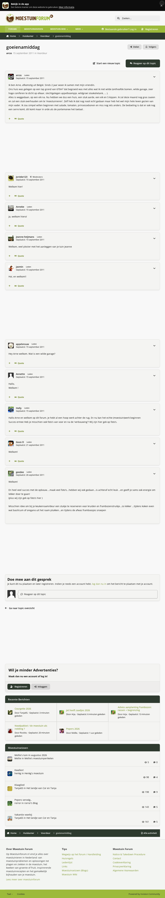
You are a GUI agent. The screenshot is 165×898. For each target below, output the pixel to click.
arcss (9, 53)
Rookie (23, 732)
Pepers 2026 (73, 728)
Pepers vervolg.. (23, 799)
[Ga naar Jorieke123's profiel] (11, 178)
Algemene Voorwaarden (126, 870)
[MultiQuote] (9, 118)
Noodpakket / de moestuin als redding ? (31, 727)
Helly (19, 408)
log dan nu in (99, 583)
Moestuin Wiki (69, 874)
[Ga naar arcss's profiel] (11, 76)
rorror (18, 803)
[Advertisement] (82, 147)
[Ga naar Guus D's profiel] (11, 443)
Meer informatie (9, 5)
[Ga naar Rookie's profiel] (10, 731)
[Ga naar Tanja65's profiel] (10, 712)
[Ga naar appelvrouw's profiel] (11, 345)
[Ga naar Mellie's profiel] (61, 731)
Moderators (37, 177)
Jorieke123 (21, 176)
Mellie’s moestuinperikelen (38, 758)
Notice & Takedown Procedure (129, 854)
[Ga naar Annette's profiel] (11, 375)
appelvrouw (22, 344)
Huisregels (67, 858)
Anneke (20, 206)
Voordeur (42, 53)
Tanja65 (23, 712)
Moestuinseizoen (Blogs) (75, 870)
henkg (18, 773)
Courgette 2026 (23, 708)
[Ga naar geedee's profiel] (11, 473)
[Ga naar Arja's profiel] (61, 712)
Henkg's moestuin (34, 773)
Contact (117, 858)
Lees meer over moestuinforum (23, 879)
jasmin (19, 266)
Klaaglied (19, 784)
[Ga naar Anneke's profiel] (11, 208)
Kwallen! (19, 770)
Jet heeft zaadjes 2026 (78, 710)
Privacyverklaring (122, 866)
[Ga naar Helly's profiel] (11, 409)
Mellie (74, 732)
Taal (9, 894)
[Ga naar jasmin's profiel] (11, 268)
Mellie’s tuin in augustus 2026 (31, 755)
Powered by (144, 894)
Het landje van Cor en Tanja (41, 788)
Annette (20, 374)
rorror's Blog (31, 803)
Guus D (20, 442)
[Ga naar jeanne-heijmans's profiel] (11, 238)
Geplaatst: (91, 714)
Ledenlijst (67, 862)
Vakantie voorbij (23, 814)
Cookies (21, 894)
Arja (73, 714)
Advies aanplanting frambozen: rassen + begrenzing (135, 709)
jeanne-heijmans (25, 236)
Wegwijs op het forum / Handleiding (81, 854)
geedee (20, 472)
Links (64, 866)
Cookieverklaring (122, 862)
